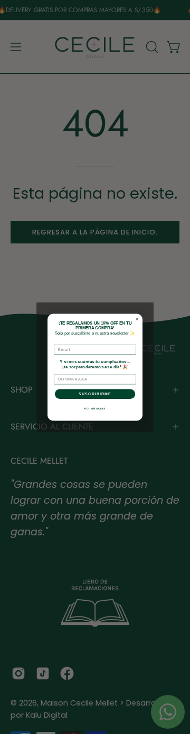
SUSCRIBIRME (95, 394)
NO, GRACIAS (95, 408)
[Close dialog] (137, 319)
